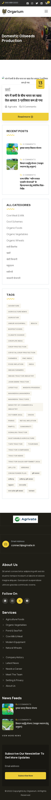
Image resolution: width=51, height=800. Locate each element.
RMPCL (11, 426)
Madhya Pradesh (31, 387)
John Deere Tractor (18, 382)
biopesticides (15, 329)
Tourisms (33, 444)
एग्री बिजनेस (12, 246)
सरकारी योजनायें (13, 278)
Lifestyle (13, 387)
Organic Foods (14, 227)
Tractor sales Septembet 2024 (24, 462)
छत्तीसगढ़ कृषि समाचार (26, 479)
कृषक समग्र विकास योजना (30, 147)
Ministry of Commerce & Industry (20, 407)
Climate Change (16, 335)
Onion (31, 415)
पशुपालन (10, 265)
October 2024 (15, 415)
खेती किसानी (12, 259)
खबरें (7, 89)
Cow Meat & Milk (15, 215)
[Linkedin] (5, 601)
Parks (11, 421)
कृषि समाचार (36, 473)
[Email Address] (5, 544)
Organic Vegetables (17, 234)
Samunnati (25, 426)
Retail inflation (28, 421)
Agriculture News (17, 312)
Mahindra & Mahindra (19, 393)
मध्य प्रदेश (22, 485)
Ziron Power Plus (17, 473)
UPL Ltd (12, 467)
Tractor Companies (18, 450)
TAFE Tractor (15, 444)
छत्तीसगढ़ (11, 479)
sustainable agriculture (21, 438)
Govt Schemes (15, 221)
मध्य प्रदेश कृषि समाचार (15, 491)
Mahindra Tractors (18, 399)
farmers (12, 358)
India (31, 364)
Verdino (25, 467)
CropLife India (15, 341)
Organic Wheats (15, 240)
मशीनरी (10, 271)
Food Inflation (15, 364)
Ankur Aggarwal (17, 323)
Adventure (13, 306)
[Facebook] (27, 601)
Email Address (18, 541)
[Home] (25, 519)
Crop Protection (17, 347)
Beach (34, 323)
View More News (11, 735)
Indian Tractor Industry (21, 376)
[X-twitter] (20, 601)
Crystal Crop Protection (21, 353)
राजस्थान (31, 491)
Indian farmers (16, 370)
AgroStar (13, 317)
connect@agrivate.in (23, 545)
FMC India (27, 358)
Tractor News (15, 456)
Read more (24, 116)
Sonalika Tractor (17, 432)
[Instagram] (12, 601)
